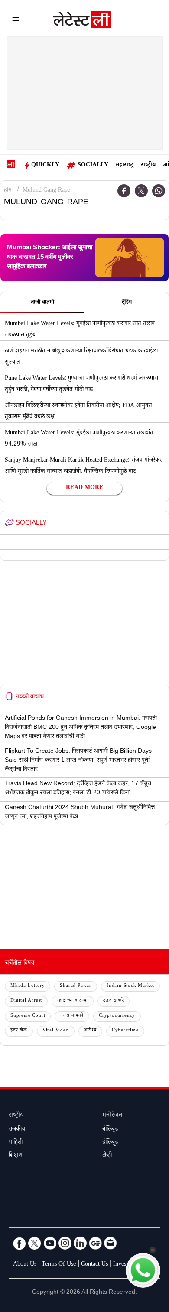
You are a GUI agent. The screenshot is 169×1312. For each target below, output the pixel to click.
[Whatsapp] (158, 190)
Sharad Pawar (75, 986)
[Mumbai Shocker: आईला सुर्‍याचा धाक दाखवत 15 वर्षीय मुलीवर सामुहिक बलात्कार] (129, 257)
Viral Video (55, 1031)
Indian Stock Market (130, 986)
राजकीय (17, 1130)
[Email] (110, 1243)
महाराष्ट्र (124, 165)
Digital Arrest (26, 1001)
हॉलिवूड (110, 1143)
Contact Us (94, 1265)
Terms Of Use (59, 1265)
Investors (124, 1265)
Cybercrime (125, 1031)
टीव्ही (107, 1156)
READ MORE (84, 488)
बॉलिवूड (110, 1130)
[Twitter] (141, 190)
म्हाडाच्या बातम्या (72, 1001)
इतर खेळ (18, 1031)
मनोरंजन (112, 1115)
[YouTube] (49, 1243)
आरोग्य (90, 1031)
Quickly (45, 165)
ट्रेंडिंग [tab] (127, 302)
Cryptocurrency (117, 1016)
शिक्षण (16, 1156)
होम (8, 191)
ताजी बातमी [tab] (42, 302)
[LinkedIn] (80, 1243)
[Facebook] (19, 1243)
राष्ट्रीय (148, 165)
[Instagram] (65, 1243)
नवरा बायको (72, 1016)
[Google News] (95, 1243)
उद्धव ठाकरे (113, 1001)
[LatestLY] (82, 22)
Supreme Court (27, 1016)
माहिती (16, 1143)
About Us (24, 1265)
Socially (93, 165)
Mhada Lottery (27, 986)
